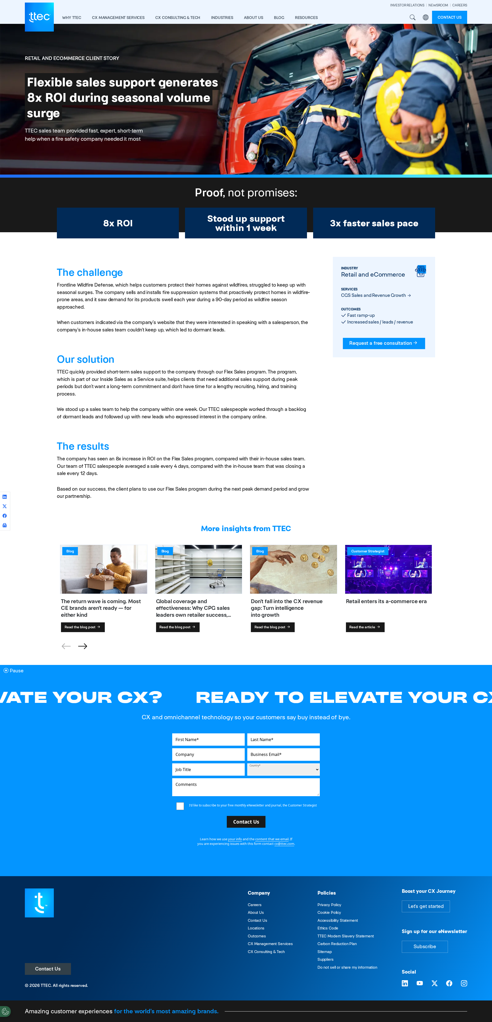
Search (412, 17)
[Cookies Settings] (5, 1011)
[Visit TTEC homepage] (39, 902)
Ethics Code (327, 928)
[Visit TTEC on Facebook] (449, 983)
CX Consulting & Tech (266, 951)
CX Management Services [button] (118, 17)
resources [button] (306, 17)
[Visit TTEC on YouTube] (420, 983)
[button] (82, 646)
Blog (279, 17)
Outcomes (257, 936)
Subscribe (425, 946)
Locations (256, 928)
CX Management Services (270, 943)
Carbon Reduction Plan (337, 943)
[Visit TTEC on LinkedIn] (405, 983)
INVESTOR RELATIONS (407, 5)
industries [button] (222, 17)
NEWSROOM (438, 5)
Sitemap (324, 951)
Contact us (450, 17)
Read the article (362, 627)
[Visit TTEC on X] (435, 983)
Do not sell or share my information (347, 967)
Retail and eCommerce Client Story (72, 58)
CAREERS (459, 5)
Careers (255, 904)
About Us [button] (253, 17)
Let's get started (426, 906)
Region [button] (425, 17)
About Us (256, 912)
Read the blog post (80, 627)
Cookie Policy (329, 912)
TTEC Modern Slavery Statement (345, 936)
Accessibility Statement (337, 920)
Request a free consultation (380, 343)
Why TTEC (71, 17)
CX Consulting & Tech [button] (177, 17)
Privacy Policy (329, 904)
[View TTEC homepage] (39, 17)
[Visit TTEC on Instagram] (464, 983)
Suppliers (325, 959)
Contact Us (48, 969)
